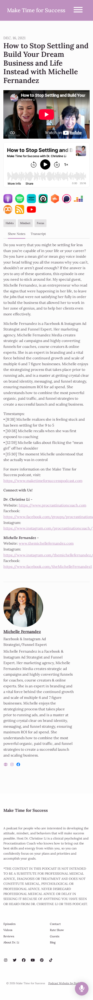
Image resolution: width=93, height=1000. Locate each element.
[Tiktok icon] (51, 960)
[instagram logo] (12, 764)
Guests (54, 936)
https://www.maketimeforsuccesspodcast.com (42, 480)
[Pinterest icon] (42, 960)
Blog (53, 942)
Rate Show (57, 930)
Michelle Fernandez (22, 631)
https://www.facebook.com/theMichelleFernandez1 (47, 566)
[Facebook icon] (23, 960)
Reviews (8, 936)
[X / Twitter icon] (14, 960)
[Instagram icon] (5, 960)
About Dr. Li (11, 942)
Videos (7, 930)
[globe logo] (6, 764)
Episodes (9, 924)
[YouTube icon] (32, 960)
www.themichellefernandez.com (46, 543)
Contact (55, 924)
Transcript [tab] (38, 234)
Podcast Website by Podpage (66, 983)
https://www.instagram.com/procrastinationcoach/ (48, 528)
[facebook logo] (18, 764)
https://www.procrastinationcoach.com (52, 505)
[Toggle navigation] (78, 10)
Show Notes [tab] (16, 234)
